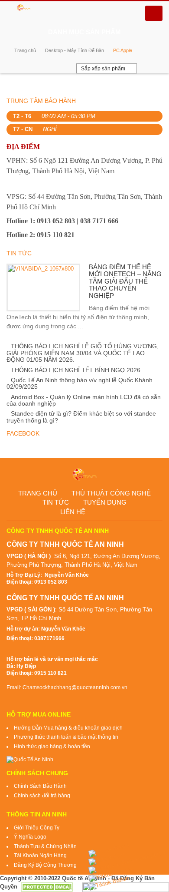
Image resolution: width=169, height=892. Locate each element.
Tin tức (55, 502)
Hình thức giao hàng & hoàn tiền (52, 746)
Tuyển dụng (105, 502)
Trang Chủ (37, 493)
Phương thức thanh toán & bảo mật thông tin (66, 737)
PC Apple (122, 50)
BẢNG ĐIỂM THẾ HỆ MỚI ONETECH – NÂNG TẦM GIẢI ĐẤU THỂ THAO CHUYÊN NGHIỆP (125, 281)
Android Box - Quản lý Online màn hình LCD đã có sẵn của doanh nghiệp (83, 400)
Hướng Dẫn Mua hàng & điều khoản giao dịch (68, 728)
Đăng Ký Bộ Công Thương (45, 865)
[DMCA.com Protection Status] (47, 886)
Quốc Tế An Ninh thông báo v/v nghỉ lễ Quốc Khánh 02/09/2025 (79, 383)
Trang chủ (25, 50)
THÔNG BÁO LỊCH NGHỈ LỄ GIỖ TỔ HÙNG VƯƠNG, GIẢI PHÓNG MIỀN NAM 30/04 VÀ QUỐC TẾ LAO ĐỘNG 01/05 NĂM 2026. (82, 353)
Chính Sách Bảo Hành (40, 786)
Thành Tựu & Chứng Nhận (45, 846)
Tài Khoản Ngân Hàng (40, 855)
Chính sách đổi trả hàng (42, 796)
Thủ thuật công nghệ (111, 493)
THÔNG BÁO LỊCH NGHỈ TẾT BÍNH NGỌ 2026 (75, 370)
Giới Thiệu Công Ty (36, 828)
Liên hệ (72, 511)
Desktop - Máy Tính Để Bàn (74, 50)
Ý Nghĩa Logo (30, 837)
